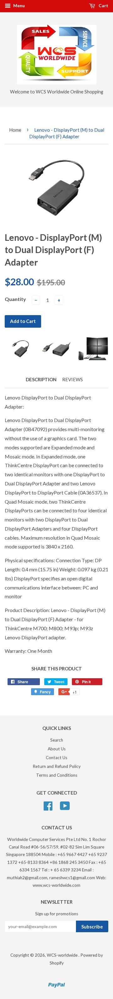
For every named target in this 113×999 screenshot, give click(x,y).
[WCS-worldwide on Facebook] (48, 804)
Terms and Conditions (56, 775)
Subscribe (92, 926)
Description (41, 379)
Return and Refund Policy (57, 766)
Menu (18, 5)
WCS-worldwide (62, 955)
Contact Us (56, 757)
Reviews (72, 379)
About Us (57, 748)
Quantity (15, 299)
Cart (103, 5)
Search (56, 740)
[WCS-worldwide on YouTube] (65, 804)
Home (15, 130)
